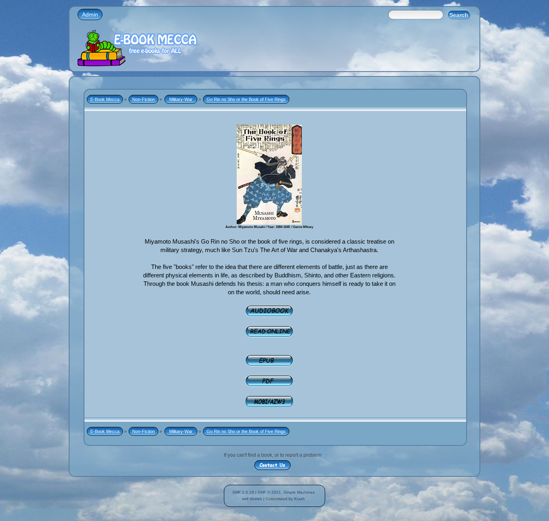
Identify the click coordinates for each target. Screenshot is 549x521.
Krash (299, 498)
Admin (90, 14)
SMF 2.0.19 (243, 492)
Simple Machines (299, 492)
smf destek (252, 498)
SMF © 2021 (269, 492)
